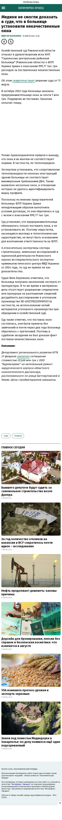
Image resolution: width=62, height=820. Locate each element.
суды (6, 436)
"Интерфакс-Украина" (20, 784)
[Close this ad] (60, 803)
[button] (4, 41)
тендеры (18, 436)
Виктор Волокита (11, 36)
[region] (31, 128)
